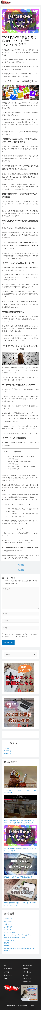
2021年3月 (7, 748)
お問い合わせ (8, 924)
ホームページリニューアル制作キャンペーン (18, 935)
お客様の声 (6, 978)
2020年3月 (7, 753)
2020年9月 (7, 751)
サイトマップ (8, 929)
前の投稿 (21, 565)
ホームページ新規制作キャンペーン (15, 937)
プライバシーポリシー (11, 932)
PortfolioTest (8, 921)
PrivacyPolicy (27, 981)
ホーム (5, 965)
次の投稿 (21, 570)
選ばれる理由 (7, 975)
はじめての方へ (9, 927)
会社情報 (6, 943)
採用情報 (6, 946)
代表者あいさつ (9, 940)
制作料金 (6, 972)
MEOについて (8, 919)
